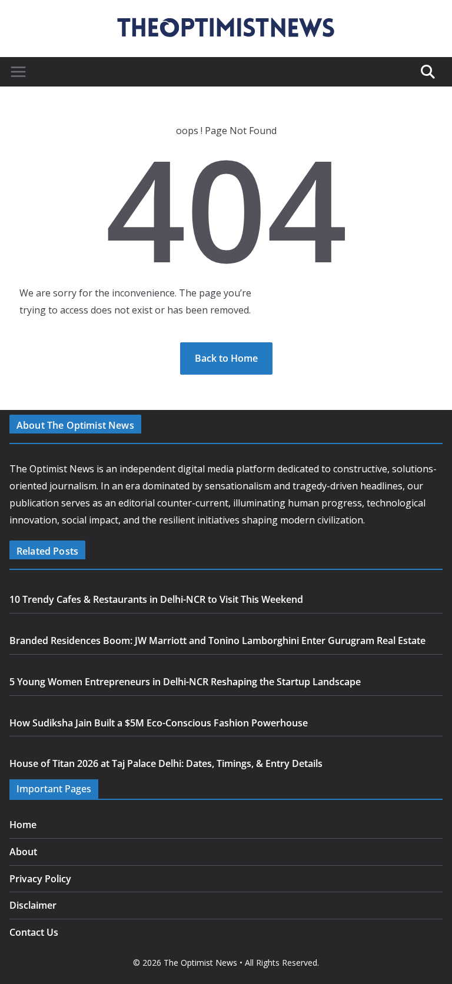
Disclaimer (32, 905)
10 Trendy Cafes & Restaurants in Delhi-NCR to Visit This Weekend (156, 599)
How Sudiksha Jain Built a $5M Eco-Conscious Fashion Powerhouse (158, 722)
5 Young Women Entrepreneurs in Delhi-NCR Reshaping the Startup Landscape (185, 681)
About (23, 851)
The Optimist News (200, 962)
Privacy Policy (40, 878)
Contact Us (33, 932)
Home (22, 824)
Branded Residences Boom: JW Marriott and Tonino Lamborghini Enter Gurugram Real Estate (217, 640)
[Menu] (18, 72)
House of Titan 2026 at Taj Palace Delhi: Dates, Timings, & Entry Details (166, 763)
